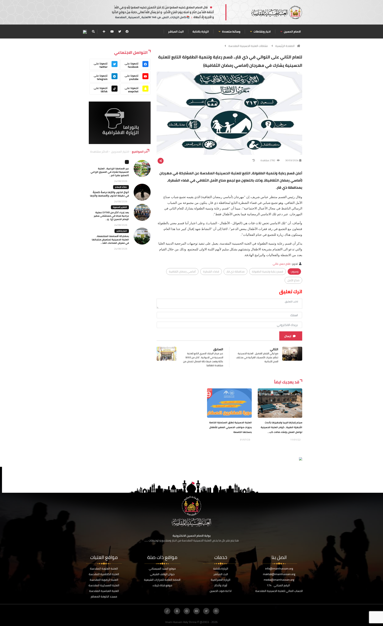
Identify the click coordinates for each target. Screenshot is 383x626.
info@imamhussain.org (279, 568)
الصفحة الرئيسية (285, 45)
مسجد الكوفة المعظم (104, 596)
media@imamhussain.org (279, 579)
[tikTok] (167, 611)
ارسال (287, 336)
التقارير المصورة (120, 207)
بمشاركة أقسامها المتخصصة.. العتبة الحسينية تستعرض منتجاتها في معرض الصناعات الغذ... (110, 239)
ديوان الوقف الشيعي (162, 574)
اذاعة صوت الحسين (221, 590)
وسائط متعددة (230, 31)
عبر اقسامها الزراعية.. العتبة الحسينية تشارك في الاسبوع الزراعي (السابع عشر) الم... (110, 172)
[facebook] (127, 31)
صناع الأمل (293, 280)
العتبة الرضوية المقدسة (104, 579)
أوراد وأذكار (220, 585)
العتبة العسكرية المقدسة (104, 585)
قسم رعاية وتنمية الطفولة (267, 271)
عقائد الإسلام (121, 187)
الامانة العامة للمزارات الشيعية (162, 579)
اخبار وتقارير (121, 231)
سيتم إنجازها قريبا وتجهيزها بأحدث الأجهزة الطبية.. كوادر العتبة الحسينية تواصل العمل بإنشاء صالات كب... (281, 427)
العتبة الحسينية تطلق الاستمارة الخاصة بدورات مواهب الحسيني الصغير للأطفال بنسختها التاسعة (230, 427)
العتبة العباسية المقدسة (104, 590)
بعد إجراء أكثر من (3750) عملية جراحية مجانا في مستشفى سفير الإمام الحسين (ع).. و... (111, 215)
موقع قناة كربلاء (162, 585)
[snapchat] (177, 611)
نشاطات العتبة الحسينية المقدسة (248, 45)
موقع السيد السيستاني (162, 568)
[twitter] (119, 31)
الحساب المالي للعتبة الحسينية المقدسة (279, 590)
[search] (93, 32)
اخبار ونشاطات (262, 31)
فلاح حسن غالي (281, 263)
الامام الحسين (292, 31)
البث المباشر (176, 31)
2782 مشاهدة (268, 160)
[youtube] (112, 31)
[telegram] (187, 611)
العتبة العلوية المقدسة (104, 568)
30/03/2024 (291, 160)
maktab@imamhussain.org (279, 574)
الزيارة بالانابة (200, 31)
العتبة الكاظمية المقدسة (104, 574)
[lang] (85, 32)
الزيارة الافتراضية (220, 579)
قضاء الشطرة (211, 271)
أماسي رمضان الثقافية (182, 271)
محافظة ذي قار (235, 271)
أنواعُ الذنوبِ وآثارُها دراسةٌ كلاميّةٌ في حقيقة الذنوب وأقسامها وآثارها (109, 194)
